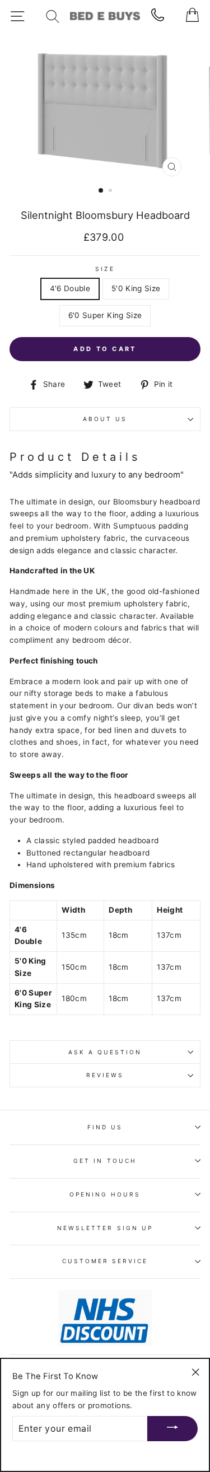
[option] (105, 107)
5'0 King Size (135, 288)
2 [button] (111, 191)
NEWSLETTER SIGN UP (105, 1228)
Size (104, 268)
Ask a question (105, 1052)
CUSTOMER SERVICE (105, 1261)
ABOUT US (105, 418)
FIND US (105, 1127)
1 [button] (101, 191)
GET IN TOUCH (105, 1160)
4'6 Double (70, 288)
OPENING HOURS (105, 1194)
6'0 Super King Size (105, 315)
